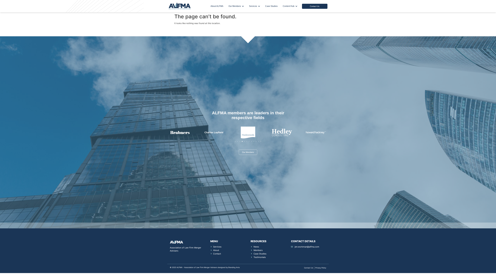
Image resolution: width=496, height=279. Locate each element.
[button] (235, 141)
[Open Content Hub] (296, 6)
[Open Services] (259, 6)
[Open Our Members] (243, 6)
